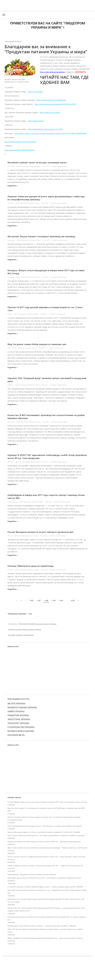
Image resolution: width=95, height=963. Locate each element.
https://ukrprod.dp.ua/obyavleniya (52, 72)
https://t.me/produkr (35, 92)
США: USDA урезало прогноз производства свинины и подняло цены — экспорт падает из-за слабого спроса (45, 930)
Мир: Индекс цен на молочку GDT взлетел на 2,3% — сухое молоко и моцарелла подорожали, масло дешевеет (44, 879)
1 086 (31, 600)
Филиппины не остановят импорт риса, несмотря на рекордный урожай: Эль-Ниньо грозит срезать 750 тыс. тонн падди (46, 900)
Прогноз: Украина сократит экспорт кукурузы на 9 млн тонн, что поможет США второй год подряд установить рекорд (44, 818)
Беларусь (11, 277)
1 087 (39, 600)
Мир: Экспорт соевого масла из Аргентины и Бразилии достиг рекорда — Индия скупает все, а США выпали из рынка (47, 849)
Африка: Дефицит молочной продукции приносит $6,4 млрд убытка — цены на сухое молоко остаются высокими (45, 939)
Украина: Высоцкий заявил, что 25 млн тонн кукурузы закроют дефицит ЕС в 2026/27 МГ (40, 832)
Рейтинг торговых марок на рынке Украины (24, 629)
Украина (10, 203)
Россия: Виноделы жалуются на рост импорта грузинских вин (40, 532)
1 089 (53, 600)
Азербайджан (12, 502)
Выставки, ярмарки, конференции (20, 635)
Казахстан (11, 422)
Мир (9, 348)
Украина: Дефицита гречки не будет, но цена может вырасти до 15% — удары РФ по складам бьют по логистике (45, 867)
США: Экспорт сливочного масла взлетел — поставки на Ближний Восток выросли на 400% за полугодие (46, 835)
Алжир (10, 314)
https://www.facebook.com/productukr (51, 100)
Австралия (11, 240)
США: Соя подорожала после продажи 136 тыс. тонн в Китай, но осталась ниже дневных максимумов (45, 826)
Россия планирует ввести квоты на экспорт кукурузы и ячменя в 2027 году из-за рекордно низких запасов (47, 802)
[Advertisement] (42, 5)
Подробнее (12, 186)
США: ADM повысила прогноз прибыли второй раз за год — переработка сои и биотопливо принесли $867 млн (47, 891)
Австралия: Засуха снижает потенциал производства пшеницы (41, 236)
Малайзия (11, 166)
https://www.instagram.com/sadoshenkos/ (20, 142)
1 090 (61, 600)
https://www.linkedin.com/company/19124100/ (45, 129)
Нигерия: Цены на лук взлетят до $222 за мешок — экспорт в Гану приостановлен (38, 926)
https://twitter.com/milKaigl (50, 112)
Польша (10, 570)
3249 (72, 600)
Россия (10, 536)
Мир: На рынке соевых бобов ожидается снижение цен (37, 344)
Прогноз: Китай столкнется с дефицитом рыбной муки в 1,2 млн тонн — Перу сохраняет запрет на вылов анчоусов (46, 858)
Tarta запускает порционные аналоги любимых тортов (28, 874)
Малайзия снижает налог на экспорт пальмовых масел (37, 162)
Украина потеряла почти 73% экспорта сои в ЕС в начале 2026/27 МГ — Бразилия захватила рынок (44, 842)
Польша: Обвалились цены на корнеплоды (31, 566)
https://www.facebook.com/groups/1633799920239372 (55, 104)
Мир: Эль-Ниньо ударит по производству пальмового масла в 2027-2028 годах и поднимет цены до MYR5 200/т (46, 809)
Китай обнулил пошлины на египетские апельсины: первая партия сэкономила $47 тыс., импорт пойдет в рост (47, 918)
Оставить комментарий (59, 166)
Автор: (28, 166)
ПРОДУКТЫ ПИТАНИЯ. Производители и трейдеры (37, 624)
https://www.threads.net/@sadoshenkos (20, 150)
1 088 (46, 600)
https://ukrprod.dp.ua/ (36, 121)
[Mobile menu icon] (3, 14)
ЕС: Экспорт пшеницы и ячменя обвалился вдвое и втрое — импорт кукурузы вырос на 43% (41, 887)
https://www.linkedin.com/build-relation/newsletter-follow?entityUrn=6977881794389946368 (50, 133)
